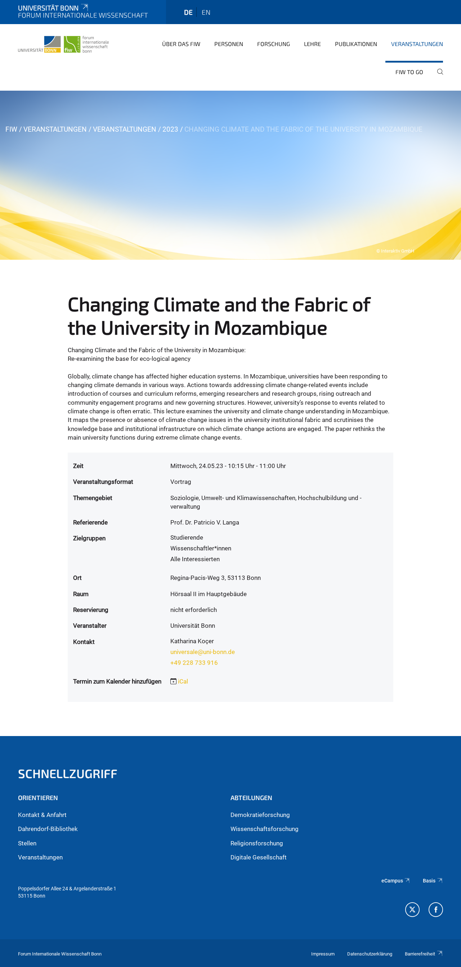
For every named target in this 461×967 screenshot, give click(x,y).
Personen (228, 43)
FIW (11, 129)
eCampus (392, 881)
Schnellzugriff (67, 773)
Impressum (323, 954)
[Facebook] (436, 910)
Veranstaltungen (417, 43)
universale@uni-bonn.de (202, 651)
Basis (429, 881)
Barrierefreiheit (420, 954)
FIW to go (409, 71)
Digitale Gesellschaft (258, 857)
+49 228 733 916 (194, 662)
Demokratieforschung (260, 814)
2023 (170, 129)
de (188, 12)
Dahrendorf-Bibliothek (48, 828)
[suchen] (437, 77)
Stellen (27, 843)
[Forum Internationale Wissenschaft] (63, 43)
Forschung (273, 43)
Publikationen (356, 43)
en (206, 12)
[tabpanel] (230, 175)
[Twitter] (412, 910)
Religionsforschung (256, 843)
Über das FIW (181, 43)
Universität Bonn (48, 8)
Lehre (312, 43)
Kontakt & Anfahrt (42, 814)
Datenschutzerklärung (369, 954)
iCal (183, 681)
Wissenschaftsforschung (264, 828)
